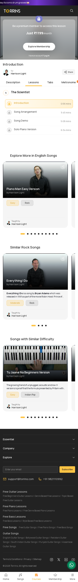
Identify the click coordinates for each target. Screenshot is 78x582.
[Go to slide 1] (22, 234)
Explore (7, 457)
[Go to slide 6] (42, 234)
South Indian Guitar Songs (24, 542)
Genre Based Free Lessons (47, 495)
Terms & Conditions (12, 559)
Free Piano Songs (46, 527)
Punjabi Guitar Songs (49, 542)
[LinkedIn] (66, 559)
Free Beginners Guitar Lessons (18, 495)
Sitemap (37, 559)
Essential (8, 439)
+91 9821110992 (53, 479)
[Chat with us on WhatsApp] (71, 565)
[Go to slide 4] (35, 234)
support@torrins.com (21, 479)
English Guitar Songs (13, 537)
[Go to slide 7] (46, 234)
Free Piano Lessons (12, 510)
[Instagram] (51, 559)
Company (8, 448)
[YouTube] (73, 559)
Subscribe (67, 469)
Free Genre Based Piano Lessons (39, 510)
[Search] (71, 10)
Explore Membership (39, 46)
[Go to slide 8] (49, 234)
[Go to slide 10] (57, 234)
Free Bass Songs (65, 527)
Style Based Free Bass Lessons (37, 520)
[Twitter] (59, 559)
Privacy (27, 559)
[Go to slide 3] (31, 234)
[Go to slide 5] (38, 234)
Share (70, 72)
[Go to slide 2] (28, 234)
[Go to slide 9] (53, 234)
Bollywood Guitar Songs (37, 537)
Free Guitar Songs (27, 527)
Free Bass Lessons (11, 520)
